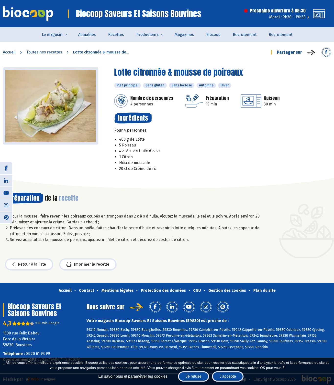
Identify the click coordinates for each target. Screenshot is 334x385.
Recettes (116, 34)
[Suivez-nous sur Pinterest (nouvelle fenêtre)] (6, 217)
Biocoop (213, 34)
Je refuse (193, 376)
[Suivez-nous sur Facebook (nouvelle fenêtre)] (6, 168)
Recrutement (244, 34)
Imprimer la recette (91, 264)
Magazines (184, 34)
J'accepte (228, 376)
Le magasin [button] (52, 34)
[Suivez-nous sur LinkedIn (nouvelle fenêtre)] (6, 180)
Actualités (87, 34)
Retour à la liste (32, 264)
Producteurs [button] (147, 34)
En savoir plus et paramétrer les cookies (132, 376)
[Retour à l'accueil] (28, 13)
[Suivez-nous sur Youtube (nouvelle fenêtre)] (6, 193)
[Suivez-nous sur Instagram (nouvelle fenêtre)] (6, 205)
